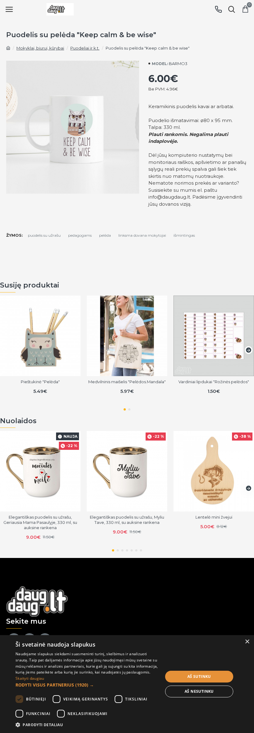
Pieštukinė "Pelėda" (40, 381)
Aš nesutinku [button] (199, 691)
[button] (5, 350)
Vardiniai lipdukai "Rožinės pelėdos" (213, 381)
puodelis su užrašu (44, 235)
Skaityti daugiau (29, 678)
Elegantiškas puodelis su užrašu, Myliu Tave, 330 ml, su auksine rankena (127, 520)
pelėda (105, 235)
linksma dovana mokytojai (142, 235)
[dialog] (127, 684)
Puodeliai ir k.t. (84, 48)
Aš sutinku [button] (199, 676)
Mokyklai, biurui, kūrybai (40, 48)
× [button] (247, 641)
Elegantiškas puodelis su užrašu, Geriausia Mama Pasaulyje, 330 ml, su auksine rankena (40, 522)
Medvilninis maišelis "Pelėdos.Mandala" (127, 381)
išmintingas (184, 235)
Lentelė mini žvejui (213, 517)
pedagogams (80, 235)
